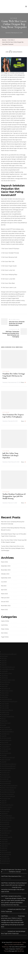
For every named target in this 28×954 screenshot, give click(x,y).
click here (4, 658)
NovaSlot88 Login (6, 740)
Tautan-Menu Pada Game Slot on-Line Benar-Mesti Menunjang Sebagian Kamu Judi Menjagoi (13, 548)
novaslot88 (4, 671)
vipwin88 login (5, 733)
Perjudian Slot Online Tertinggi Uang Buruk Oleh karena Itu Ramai (14, 376)
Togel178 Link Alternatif (8, 757)
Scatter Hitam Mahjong (8, 817)
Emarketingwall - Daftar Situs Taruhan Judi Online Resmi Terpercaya (14, 944)
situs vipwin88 (5, 824)
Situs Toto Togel (5, 723)
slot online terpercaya (7, 789)
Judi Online (4, 625)
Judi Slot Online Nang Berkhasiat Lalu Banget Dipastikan (11, 455)
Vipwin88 (3, 755)
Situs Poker (4, 656)
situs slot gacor (5, 772)
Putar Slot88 (5, 703)
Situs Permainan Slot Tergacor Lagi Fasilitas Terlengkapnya (13, 416)
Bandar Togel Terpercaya (8, 787)
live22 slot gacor (5, 826)
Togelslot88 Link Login (7, 669)
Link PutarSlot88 (6, 744)
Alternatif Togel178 (6, 837)
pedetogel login (5, 843)
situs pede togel (5, 798)
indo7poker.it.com (6, 820)
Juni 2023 (4, 582)
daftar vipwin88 (5, 759)
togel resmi (4, 841)
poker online (4, 695)
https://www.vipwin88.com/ (9, 654)
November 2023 (5, 570)
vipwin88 (3, 761)
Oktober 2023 (5, 574)
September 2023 (6, 578)
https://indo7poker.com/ (8, 667)
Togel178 (3, 736)
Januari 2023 (5, 601)
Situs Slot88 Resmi (6, 815)
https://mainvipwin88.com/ (8, 764)
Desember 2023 (5, 566)
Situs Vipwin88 (5, 858)
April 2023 (4, 589)
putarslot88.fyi (5, 746)
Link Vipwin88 (5, 714)
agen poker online (6, 673)
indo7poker (4, 813)
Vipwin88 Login (5, 833)
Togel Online (5, 637)
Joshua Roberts (17, 52)
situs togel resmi (5, 770)
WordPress (20, 951)
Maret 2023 (4, 593)
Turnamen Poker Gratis (8, 680)
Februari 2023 (5, 597)
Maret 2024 (4, 562)
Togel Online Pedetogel (8, 796)
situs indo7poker (6, 777)
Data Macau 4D (5, 688)
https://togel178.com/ (7, 805)
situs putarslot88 (6, 781)
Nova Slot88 (4, 742)
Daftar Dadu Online (7, 690)
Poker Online (5, 629)
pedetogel (4, 848)
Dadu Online (5, 684)
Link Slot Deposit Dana (7, 716)
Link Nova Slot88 (6, 738)
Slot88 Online (5, 712)
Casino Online (5, 621)
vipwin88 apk (5, 856)
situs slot (3, 725)
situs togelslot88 (6, 783)
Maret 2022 (4, 609)
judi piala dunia (5, 861)
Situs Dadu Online (6, 887)
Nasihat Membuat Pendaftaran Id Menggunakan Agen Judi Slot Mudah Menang (14, 496)
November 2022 (5, 605)
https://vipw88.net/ (6, 699)
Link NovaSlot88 (6, 749)
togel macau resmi (6, 729)
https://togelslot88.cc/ (7, 731)
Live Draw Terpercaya (7, 794)
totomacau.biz (5, 774)
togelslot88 (4, 828)
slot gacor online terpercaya (9, 785)
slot (24, 155)
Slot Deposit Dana (6, 830)
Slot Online (13, 18)
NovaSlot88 (4, 751)
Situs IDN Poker (5, 682)
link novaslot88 (5, 727)
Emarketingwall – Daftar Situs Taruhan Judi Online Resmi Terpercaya (11, 6)
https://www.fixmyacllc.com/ (9, 701)
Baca (22, 382)
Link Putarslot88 (6, 852)
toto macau (4, 835)
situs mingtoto (5, 822)
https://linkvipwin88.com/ (8, 766)
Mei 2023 (3, 586)
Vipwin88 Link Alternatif (8, 792)
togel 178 (3, 660)
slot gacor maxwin (6, 807)
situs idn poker (5, 811)
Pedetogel (5, 871)
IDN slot (3, 718)
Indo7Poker (4, 675)
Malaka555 (4, 721)
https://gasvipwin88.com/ (8, 768)
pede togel (4, 686)
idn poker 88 (4, 779)
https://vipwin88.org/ (7, 710)
